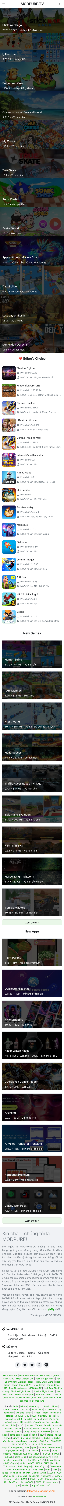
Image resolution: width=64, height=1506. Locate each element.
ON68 (38, 1482)
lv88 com (45, 1450)
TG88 (27, 1450)
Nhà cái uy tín (35, 1406)
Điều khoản (28, 1335)
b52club (9, 1457)
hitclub (50, 1434)
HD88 (55, 1431)
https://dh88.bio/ (21, 1469)
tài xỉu (52, 1415)
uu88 (40, 1479)
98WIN (32, 1479)
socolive (55, 1422)
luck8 (11, 1476)
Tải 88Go (46, 1453)
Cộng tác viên (15, 1338)
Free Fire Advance (18, 1388)
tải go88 (18, 1419)
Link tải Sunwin (39, 1472)
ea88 (40, 1441)
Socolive (35, 1431)
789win (7, 1469)
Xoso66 (18, 1428)
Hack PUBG (8, 1378)
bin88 (13, 1425)
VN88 (37, 1453)
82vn (33, 1415)
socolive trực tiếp (53, 1409)
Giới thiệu (13, 1335)
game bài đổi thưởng (20, 1434)
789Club (19, 1415)
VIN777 (8, 1428)
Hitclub (9, 1415)
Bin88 (29, 1412)
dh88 (48, 1469)
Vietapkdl (13, 1356)
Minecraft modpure (24, 1394)
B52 (41, 1409)
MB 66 (23, 1406)
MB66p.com (18, 1409)
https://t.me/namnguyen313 (41, 1491)
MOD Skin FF (35, 1388)
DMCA (53, 1335)
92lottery (42, 1415)
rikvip (34, 1409)
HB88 (39, 1463)
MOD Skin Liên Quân (26, 1397)
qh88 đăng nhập (25, 1466)
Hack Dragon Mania (45, 1378)
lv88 (41, 1469)
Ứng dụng (43, 1352)
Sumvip (27, 1428)
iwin (28, 1409)
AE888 (51, 1472)
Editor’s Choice (16, 1352)
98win (47, 1406)
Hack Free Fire (10, 1375)
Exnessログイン (50, 1482)
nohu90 (6, 1409)
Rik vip (55, 1457)
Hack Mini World (43, 1394)
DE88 (34, 1469)
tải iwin (37, 1419)
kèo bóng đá (41, 1466)
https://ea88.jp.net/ (22, 1453)
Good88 (7, 1453)
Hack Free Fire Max (28, 1375)
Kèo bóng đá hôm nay (39, 1457)
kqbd (5, 1434)
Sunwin (29, 1425)
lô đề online (21, 1476)
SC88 (15, 1406)
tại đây (50, 1309)
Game (31, 1352)
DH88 (46, 1463)
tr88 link (26, 1485)
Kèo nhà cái (39, 1460)
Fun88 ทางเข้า (16, 1482)
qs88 (33, 1447)
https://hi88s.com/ (41, 1485)
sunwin (18, 1431)
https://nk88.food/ (21, 1444)
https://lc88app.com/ (12, 1447)
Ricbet (37, 1412)
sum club (57, 1425)
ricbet (5, 1425)
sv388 (12, 1466)
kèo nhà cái (55, 1412)
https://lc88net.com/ (42, 1444)
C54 (5, 1466)
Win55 (36, 1428)
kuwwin (56, 1453)
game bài (17, 1422)
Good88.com (54, 1447)
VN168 (38, 1425)
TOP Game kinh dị (46, 1397)
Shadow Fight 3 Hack (44, 1391)
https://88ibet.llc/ (14, 1450)
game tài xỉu (20, 1457)
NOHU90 (45, 1476)
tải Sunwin (34, 1476)
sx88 (55, 1469)
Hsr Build (27, 1356)
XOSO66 (29, 1482)
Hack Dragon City (24, 1378)
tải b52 (21, 1425)
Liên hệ (42, 1335)
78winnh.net (55, 1466)
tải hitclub (9, 1412)
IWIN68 (42, 1447)
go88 (34, 1434)
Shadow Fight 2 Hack (21, 1391)
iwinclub (7, 1460)
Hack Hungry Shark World (40, 1381)
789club (46, 1438)
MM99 (24, 1479)
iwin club (20, 1412)
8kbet (55, 1406)
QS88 (26, 1431)
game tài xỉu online (22, 1460)
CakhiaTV (45, 1431)
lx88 (27, 1447)
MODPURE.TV (32, 4)
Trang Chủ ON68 (53, 1441)
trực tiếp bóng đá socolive (36, 1422)
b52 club (25, 1438)
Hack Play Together (49, 1375)
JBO (27, 1415)
